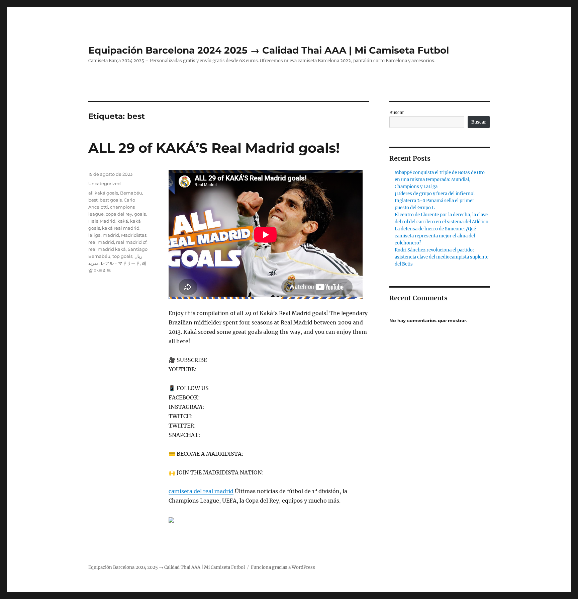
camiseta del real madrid (201, 491)
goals (140, 214)
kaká (122, 221)
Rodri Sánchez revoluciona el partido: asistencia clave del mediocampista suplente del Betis (441, 257)
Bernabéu (131, 193)
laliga (94, 235)
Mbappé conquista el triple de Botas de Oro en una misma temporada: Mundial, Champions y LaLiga (440, 180)
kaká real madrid (120, 228)
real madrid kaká (107, 249)
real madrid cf (131, 242)
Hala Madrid (101, 221)
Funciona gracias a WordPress (283, 567)
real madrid (101, 242)
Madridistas (134, 235)
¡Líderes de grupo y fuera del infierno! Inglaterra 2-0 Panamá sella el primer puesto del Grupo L (435, 201)
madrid (111, 235)
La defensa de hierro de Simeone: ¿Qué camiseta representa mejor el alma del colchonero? (435, 236)
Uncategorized (104, 183)
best (93, 200)
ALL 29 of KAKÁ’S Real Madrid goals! (214, 148)
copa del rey (119, 214)
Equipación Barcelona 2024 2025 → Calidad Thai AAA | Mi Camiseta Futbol (268, 50)
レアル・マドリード (120, 263)
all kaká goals (103, 193)
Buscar (396, 113)
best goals (111, 200)
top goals (122, 256)
